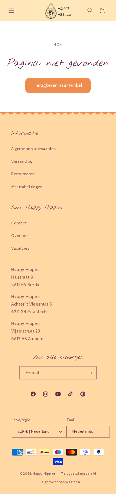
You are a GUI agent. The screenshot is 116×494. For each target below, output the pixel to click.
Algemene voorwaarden (33, 148)
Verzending (21, 161)
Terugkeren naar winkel (58, 85)
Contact (18, 223)
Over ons (20, 235)
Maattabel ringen (27, 186)
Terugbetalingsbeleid (78, 473)
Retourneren (23, 173)
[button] (11, 10)
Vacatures (20, 248)
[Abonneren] (90, 372)
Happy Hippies (44, 473)
